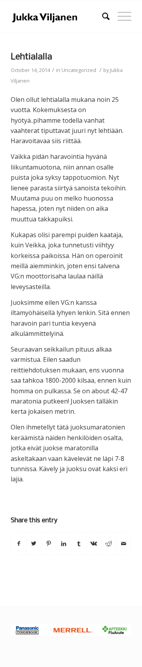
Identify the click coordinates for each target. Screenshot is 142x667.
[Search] (102, 16)
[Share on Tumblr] (78, 543)
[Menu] (120, 16)
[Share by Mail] (123, 543)
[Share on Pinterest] (48, 543)
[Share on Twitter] (33, 543)
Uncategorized (79, 70)
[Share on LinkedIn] (63, 543)
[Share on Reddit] (108, 543)
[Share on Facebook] (18, 543)
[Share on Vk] (93, 543)
